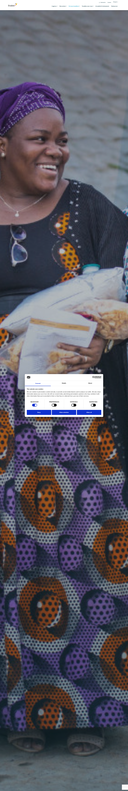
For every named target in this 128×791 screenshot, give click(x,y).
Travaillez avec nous (87, 6)
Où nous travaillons (74, 6)
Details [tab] (64, 383)
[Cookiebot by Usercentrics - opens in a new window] (93, 377)
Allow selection (64, 412)
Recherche (103, 2)
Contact (109, 2)
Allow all (89, 412)
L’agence (54, 6)
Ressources (114, 6)
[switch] (54, 405)
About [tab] (90, 383)
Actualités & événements (102, 6)
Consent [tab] (37, 383)
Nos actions (62, 6)
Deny (38, 412)
